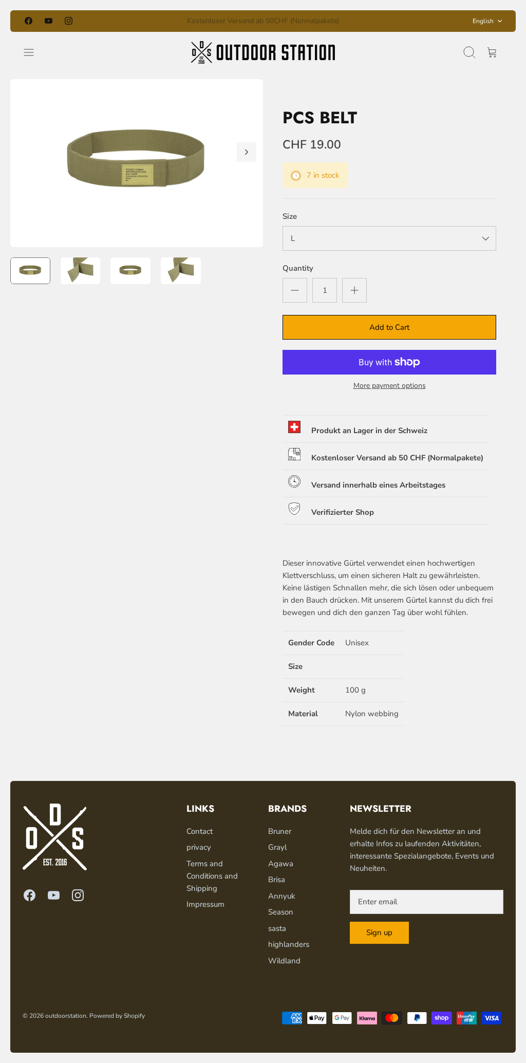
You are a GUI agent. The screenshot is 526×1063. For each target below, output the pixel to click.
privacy (198, 847)
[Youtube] (49, 20)
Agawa (280, 864)
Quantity (298, 268)
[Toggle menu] (34, 52)
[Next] (359, 21)
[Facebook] (28, 20)
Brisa (276, 879)
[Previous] (167, 21)
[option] (136, 163)
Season (280, 912)
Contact (199, 831)
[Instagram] (69, 20)
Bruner (279, 831)
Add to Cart (389, 327)
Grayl (277, 847)
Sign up (379, 932)
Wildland (284, 961)
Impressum (205, 904)
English (483, 21)
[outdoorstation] (263, 52)
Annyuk (281, 896)
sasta (277, 928)
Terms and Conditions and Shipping (212, 876)
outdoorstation (65, 1016)
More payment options (389, 386)
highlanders (288, 944)
